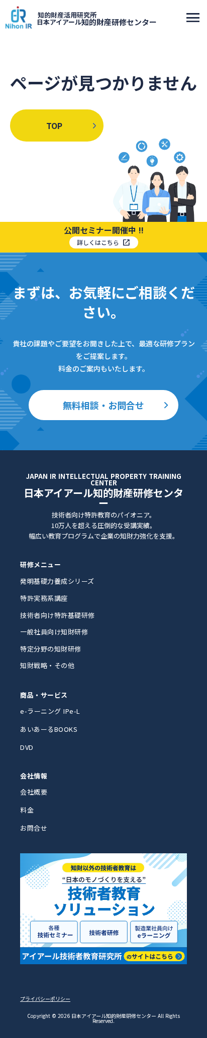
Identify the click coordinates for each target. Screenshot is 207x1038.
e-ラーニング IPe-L (50, 711)
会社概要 (33, 792)
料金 (27, 810)
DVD (27, 747)
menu (193, 18)
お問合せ (33, 828)
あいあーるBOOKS (48, 729)
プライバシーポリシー (45, 998)
